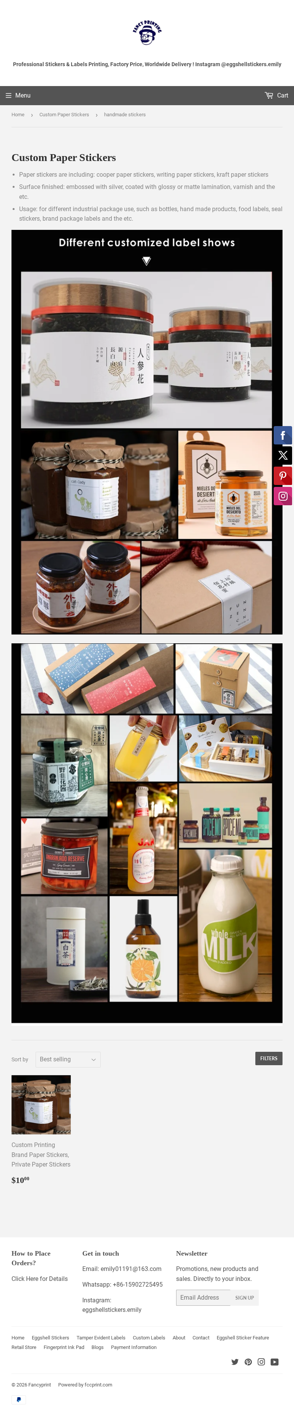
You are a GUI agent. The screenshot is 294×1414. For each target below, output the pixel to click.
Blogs (97, 1347)
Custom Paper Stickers (64, 114)
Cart (282, 95)
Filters (269, 1058)
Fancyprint (39, 1385)
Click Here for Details (39, 1278)
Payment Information (134, 1347)
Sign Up (244, 1298)
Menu (23, 95)
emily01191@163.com (131, 1268)
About (179, 1338)
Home (17, 114)
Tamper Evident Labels (101, 1338)
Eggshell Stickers (50, 1338)
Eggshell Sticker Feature (243, 1338)
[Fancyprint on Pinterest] (248, 1363)
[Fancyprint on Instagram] (261, 1363)
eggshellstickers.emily (112, 1309)
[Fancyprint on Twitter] (235, 1363)
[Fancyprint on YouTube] (275, 1363)
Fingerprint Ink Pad (64, 1347)
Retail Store (23, 1347)
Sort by (19, 1059)
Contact (201, 1338)
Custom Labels (149, 1338)
